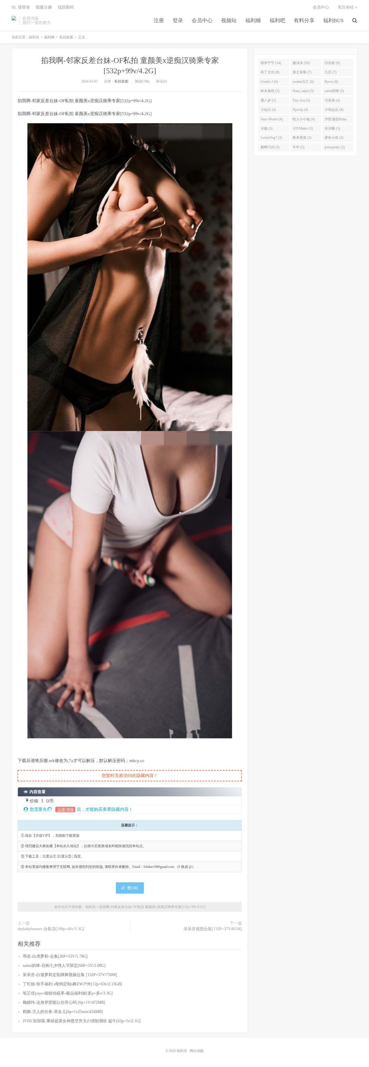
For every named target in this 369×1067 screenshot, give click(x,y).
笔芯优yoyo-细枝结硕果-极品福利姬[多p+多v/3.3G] (68, 993)
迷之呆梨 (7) (302, 72)
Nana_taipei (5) (303, 91)
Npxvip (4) (300, 110)
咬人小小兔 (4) (304, 119)
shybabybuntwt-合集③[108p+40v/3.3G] (51, 929)
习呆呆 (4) (332, 100)
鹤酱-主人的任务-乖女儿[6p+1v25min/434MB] (63, 1012)
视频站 (229, 20)
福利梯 (253, 20)
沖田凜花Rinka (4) (336, 120)
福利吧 (277, 20)
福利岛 (14, 20)
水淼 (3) (266, 128)
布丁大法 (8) (270, 72)
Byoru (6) (331, 82)
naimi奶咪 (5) (334, 91)
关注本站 (346, 7)
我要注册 (44, 7)
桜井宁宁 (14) (271, 63)
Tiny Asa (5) (301, 100)
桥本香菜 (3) (302, 138)
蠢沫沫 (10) (301, 63)
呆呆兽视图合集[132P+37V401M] (213, 929)
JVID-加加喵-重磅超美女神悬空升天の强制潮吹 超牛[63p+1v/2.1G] (82, 1021)
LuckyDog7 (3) (271, 138)
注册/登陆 (65, 809)
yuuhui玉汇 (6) (303, 82)
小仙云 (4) (268, 110)
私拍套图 (66, 37)
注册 (159, 20)
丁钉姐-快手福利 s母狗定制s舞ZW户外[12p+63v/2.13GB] (72, 984)
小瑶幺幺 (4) (334, 110)
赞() (132, 888)
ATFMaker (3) (303, 128)
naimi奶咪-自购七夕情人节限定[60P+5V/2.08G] (64, 965)
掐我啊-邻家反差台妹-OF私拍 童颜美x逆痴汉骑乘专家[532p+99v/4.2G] (152, 907)
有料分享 (304, 20)
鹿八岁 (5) (268, 100)
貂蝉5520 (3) (270, 147)
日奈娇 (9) (332, 63)
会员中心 (202, 20)
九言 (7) (330, 72)
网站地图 (197, 1051)
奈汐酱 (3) (332, 128)
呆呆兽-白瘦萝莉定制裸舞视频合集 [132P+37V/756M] (70, 975)
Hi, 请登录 (21, 7)
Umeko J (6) (269, 82)
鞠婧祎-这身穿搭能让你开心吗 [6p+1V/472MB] (64, 1002)
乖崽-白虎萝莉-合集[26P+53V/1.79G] (55, 956)
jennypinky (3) (335, 147)
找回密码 (66, 7)
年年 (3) (298, 147)
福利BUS (333, 20)
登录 (178, 20)
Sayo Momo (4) (272, 119)
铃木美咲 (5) (270, 91)
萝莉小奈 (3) (334, 138)
